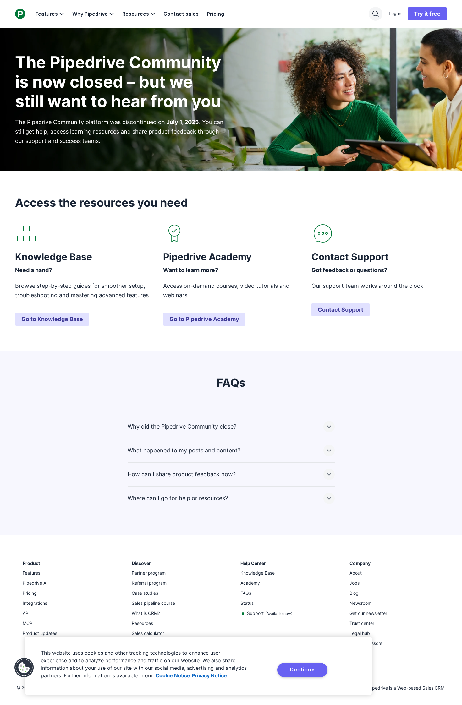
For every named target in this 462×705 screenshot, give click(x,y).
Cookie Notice (173, 675)
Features (47, 14)
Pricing (215, 14)
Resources (135, 14)
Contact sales (181, 14)
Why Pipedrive (90, 14)
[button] (24, 668)
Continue (302, 669)
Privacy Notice (209, 675)
